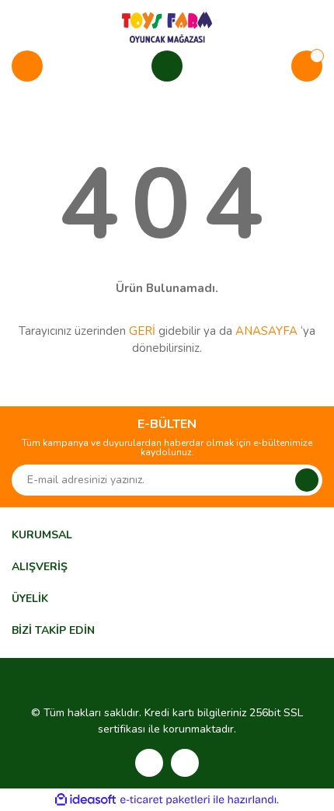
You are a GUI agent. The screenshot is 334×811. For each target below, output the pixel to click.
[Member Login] (167, 66)
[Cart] (306, 66)
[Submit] (306, 480)
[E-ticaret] (165, 799)
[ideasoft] (85, 799)
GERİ (142, 331)
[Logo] (167, 26)
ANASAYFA (266, 331)
